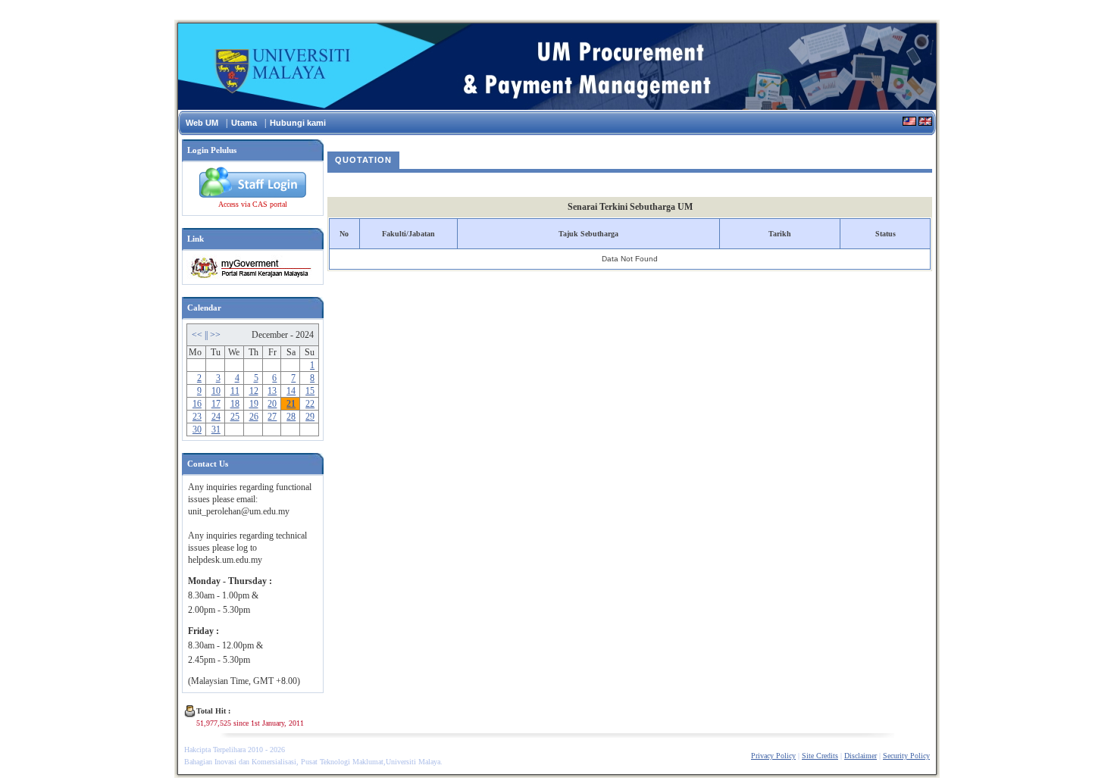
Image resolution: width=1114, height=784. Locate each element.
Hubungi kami (298, 122)
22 (309, 403)
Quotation (363, 159)
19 (253, 403)
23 (197, 416)
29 (309, 416)
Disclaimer (860, 755)
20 (272, 403)
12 (253, 391)
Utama (244, 122)
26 (253, 416)
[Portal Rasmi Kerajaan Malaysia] (248, 277)
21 (291, 403)
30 (197, 429)
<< (198, 335)
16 (197, 403)
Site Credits (820, 755)
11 (234, 391)
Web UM (202, 122)
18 (234, 403)
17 (216, 403)
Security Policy (906, 755)
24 (216, 416)
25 (234, 416)
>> (215, 335)
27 (272, 416)
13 (272, 391)
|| (207, 335)
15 (309, 391)
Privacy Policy (773, 755)
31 (216, 429)
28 (291, 416)
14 (291, 391)
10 (216, 391)
